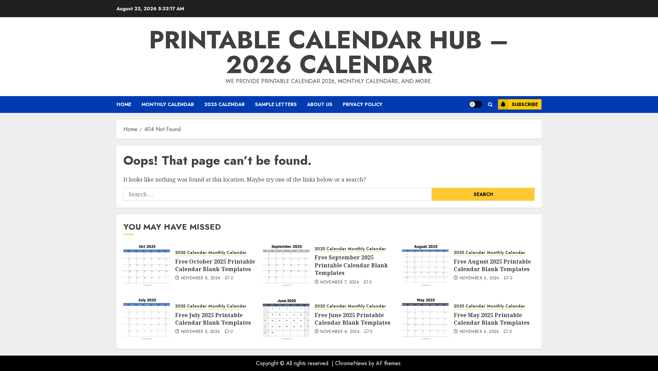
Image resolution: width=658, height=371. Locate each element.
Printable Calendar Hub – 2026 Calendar (329, 52)
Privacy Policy (362, 104)
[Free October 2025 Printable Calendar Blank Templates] (146, 265)
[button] (490, 104)
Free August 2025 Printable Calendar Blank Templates (492, 265)
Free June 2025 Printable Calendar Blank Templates (352, 318)
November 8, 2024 (200, 278)
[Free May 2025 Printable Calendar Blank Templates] (425, 318)
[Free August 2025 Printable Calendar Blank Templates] (425, 265)
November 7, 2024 (339, 282)
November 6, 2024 (479, 278)
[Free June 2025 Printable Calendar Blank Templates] (286, 318)
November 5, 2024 (200, 332)
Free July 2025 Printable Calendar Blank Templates (213, 318)
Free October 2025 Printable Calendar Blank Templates (215, 265)
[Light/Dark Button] (476, 104)
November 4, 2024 (340, 332)
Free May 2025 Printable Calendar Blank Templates (491, 318)
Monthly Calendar (168, 104)
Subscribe (525, 104)
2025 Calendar (224, 104)
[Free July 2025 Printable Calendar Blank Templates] (146, 318)
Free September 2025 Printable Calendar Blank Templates (351, 265)
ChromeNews (351, 363)
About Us (319, 104)
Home (124, 104)
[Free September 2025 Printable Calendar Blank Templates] (286, 265)
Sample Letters (276, 104)
